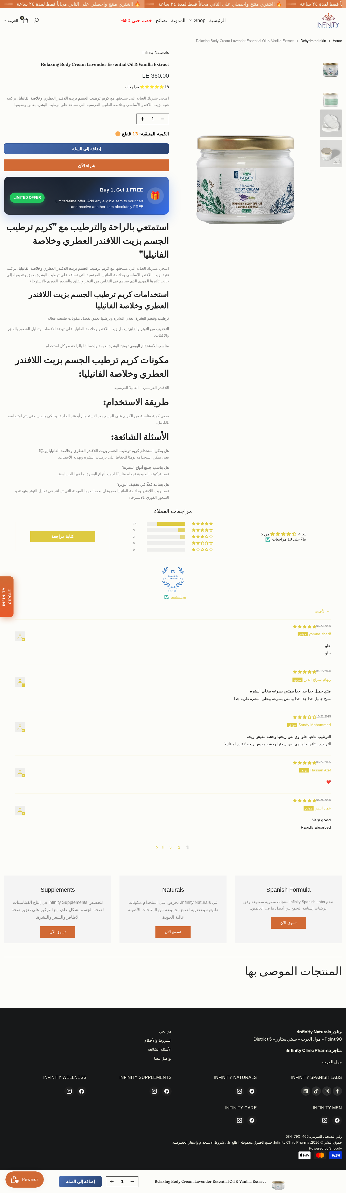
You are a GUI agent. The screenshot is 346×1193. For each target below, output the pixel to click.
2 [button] (179, 847)
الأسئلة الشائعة (160, 1049)
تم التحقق (178, 596)
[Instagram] (239, 1091)
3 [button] (170, 847)
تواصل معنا (163, 1058)
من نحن (165, 1031)
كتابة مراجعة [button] (62, 536)
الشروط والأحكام (158, 1040)
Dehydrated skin (313, 41)
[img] (304, 626)
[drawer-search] (36, 20)
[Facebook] (252, 1091)
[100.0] (173, 578)
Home (337, 41)
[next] (187, 136)
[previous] (306, 136)
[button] (152, 87)
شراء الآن (86, 165)
